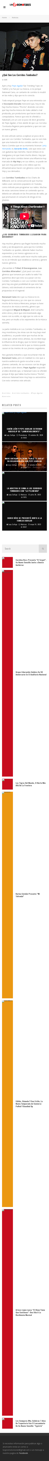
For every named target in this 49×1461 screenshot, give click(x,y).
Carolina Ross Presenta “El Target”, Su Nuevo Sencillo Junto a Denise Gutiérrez (31, 562)
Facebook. (23, 1453)
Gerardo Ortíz (20, 148)
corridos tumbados (21, 393)
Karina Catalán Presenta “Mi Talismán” (28, 895)
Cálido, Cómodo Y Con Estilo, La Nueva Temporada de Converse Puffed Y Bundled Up (29, 1104)
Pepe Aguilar (17, 85)
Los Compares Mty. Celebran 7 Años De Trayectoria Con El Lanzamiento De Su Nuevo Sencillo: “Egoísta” (31, 1423)
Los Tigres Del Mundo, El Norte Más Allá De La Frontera (31, 784)
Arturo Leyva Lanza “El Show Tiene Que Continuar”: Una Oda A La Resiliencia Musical (30, 1312)
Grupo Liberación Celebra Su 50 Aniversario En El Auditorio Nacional (31, 673)
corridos (6, 393)
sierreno (6, 396)
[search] (43, 548)
